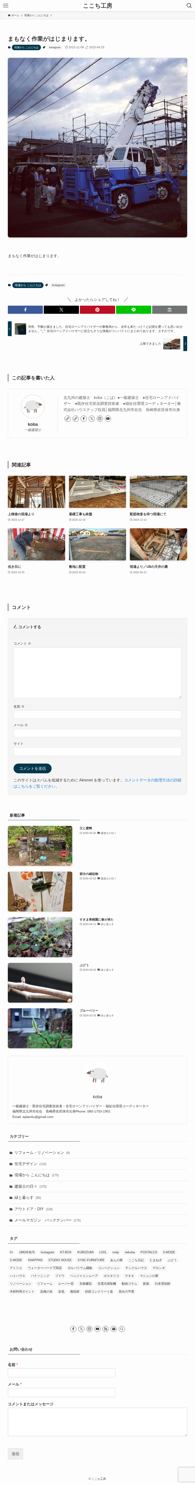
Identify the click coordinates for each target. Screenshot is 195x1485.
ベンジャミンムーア (84, 1276)
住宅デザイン (30, 1164)
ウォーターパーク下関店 (45, 1268)
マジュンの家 (149, 1276)
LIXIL (103, 1252)
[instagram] (100, 419)
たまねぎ (156, 1260)
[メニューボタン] (5, 5)
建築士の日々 (30, 1186)
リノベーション (20, 1283)
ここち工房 (97, 6)
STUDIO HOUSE (60, 1260)
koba (33, 424)
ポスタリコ (111, 1276)
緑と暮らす (28, 1198)
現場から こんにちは (26, 47)
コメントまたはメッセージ (31, 1404)
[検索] (122, 1329)
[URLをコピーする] (169, 310)
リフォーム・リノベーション (42, 1153)
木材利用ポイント (22, 1291)
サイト (19, 743)
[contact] (114, 1329)
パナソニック (40, 1276)
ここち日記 (136, 1260)
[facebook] (84, 419)
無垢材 (74, 1291)
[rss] (105, 1329)
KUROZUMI (85, 1252)
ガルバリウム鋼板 (80, 1268)
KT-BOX (66, 1252)
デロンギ (159, 1268)
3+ (11, 1252)
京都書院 (85, 1283)
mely (115, 1252)
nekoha (130, 1252)
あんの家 (116, 1260)
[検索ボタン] (189, 5)
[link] (67, 419)
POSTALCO (149, 1252)
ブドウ (59, 1276)
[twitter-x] (92, 419)
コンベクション (109, 1268)
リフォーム (45, 1283)
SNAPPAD (35, 1260)
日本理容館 (162, 1283)
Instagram (55, 47)
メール (21, 725)
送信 (15, 1454)
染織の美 (46, 1291)
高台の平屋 (126, 1291)
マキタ (129, 1276)
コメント (22, 643)
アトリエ (16, 1268)
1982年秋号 (27, 1252)
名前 (19, 706)
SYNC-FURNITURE (91, 1260)
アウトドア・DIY (34, 1209)
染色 (61, 1291)
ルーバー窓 (66, 1283)
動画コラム (129, 1283)
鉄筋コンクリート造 (99, 1291)
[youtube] (108, 419)
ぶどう (172, 1260)
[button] (25, 310)
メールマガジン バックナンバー (48, 1220)
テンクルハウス (136, 1268)
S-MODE (169, 1252)
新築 (146, 1283)
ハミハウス (17, 1276)
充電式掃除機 (107, 1283)
